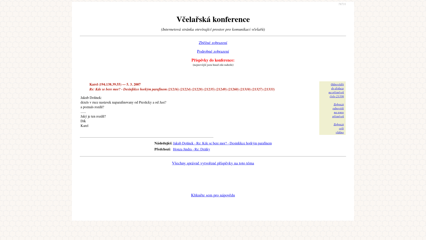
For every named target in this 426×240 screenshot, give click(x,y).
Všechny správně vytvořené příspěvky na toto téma (213, 163)
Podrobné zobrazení (213, 51)
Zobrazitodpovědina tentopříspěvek (338, 110)
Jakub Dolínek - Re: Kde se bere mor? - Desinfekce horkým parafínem (222, 143)
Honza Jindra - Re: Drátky (191, 149)
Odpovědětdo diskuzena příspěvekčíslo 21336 (336, 90)
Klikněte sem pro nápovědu (213, 195)
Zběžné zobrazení (213, 42)
